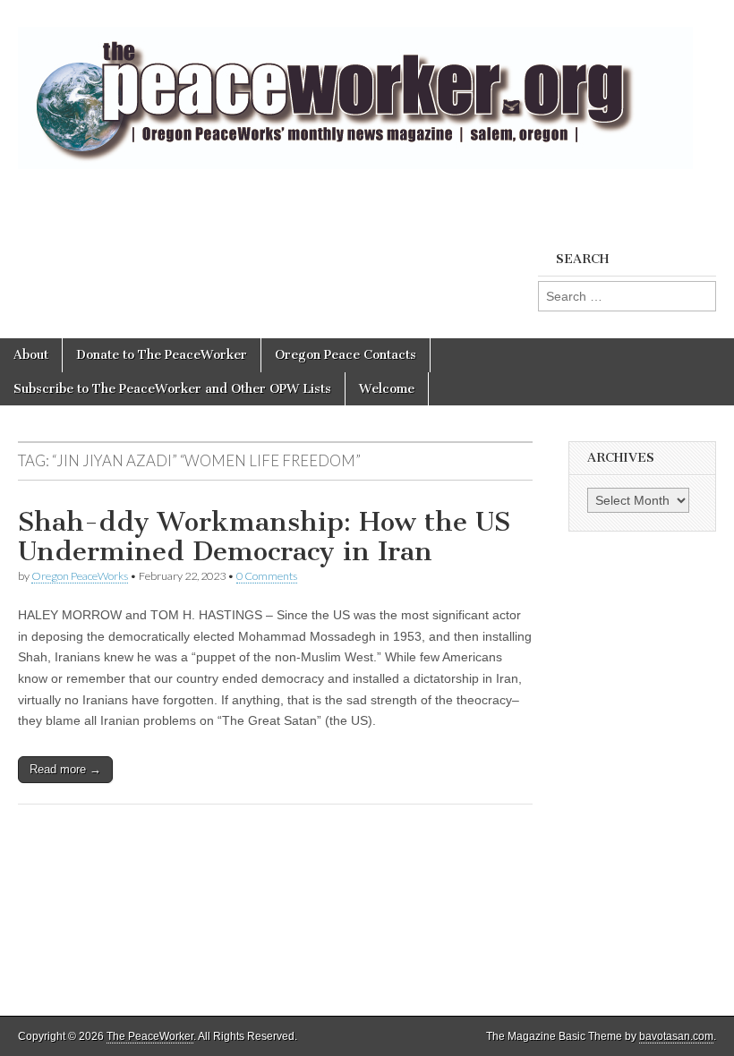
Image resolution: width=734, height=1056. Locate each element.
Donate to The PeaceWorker (161, 354)
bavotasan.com (676, 1036)
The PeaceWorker (150, 1036)
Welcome (386, 388)
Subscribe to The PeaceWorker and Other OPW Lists (172, 388)
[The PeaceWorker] (355, 88)
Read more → (65, 769)
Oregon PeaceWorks (79, 576)
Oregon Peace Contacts (345, 354)
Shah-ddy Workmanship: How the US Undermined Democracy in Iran (264, 537)
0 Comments (266, 576)
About (30, 354)
